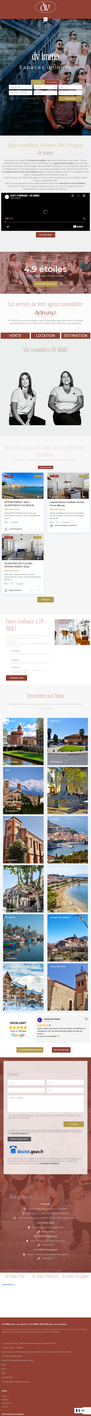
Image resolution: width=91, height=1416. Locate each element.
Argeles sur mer (13, 868)
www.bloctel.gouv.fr (20, 1133)
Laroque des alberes (60, 917)
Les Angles (10, 966)
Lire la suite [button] (42, 1039)
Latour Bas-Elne (58, 966)
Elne (7, 770)
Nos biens (5, 1400)
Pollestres (55, 721)
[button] (46, 19)
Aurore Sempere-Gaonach (66, 525)
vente (15, 335)
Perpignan (64, 497)
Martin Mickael (15, 590)
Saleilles (9, 819)
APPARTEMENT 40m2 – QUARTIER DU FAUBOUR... (19, 504)
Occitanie (10, 497)
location (45, 335)
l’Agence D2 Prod (49, 1343)
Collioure (18, 497)
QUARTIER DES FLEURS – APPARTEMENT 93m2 (19, 565)
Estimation (75, 335)
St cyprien (10, 917)
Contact (5, 1407)
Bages (53, 770)
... (10, 518)
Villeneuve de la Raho (60, 868)
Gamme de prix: (15, 98)
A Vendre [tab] (37, 82)
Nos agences (6, 1403)
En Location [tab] (52, 82)
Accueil (4, 1396)
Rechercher (70, 99)
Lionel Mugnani (15, 529)
